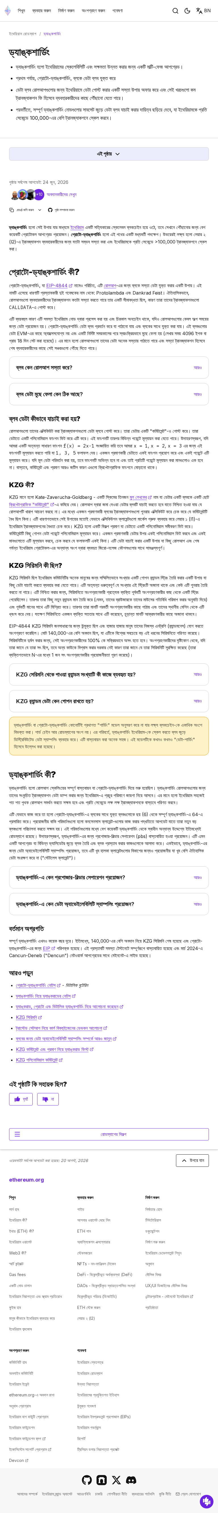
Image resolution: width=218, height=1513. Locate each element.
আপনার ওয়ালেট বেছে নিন (93, 1220)
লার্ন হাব (14, 1209)
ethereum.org (26, 1180)
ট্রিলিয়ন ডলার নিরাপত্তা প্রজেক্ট (98, 1449)
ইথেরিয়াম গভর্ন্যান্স (89, 1427)
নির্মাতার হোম (153, 1209)
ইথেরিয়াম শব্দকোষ (20, 1329)
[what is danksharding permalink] (7, 774)
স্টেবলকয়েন (84, 1253)
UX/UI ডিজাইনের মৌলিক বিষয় (166, 1285)
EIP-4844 (59, 285)
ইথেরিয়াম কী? (18, 1220)
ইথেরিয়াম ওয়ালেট (20, 1241)
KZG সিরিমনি (29, 1017)
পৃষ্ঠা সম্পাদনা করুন (61, 210)
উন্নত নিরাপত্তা (88, 1384)
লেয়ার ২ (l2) (86, 1318)
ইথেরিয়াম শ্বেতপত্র (90, 1362)
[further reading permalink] (7, 972)
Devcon (18, 1460)
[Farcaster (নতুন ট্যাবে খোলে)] (102, 1480)
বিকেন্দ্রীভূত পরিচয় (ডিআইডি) (97, 1296)
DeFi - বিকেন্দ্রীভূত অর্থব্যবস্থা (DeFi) (105, 1274)
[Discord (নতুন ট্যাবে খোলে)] (131, 1480)
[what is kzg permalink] (7, 484)
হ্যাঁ (25, 1099)
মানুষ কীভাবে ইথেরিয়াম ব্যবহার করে (32, 1318)
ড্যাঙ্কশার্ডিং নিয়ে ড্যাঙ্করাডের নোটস (46, 996)
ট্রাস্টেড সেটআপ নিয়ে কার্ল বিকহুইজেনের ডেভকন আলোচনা (61, 1028)
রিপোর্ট (81, 1438)
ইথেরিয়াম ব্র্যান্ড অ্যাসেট (57, 1493)
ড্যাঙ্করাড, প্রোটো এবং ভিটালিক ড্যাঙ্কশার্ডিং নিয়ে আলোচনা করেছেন (69, 1006)
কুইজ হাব (15, 1307)
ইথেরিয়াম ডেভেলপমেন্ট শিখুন (163, 1253)
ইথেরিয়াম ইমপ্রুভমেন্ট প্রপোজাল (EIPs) (104, 1416)
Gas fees (17, 1274)
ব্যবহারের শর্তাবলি (143, 1493)
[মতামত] (206, 1501)
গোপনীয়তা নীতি (117, 1493)
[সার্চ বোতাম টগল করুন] (175, 11)
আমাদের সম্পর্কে (27, 1493)
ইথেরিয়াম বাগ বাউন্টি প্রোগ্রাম (28, 1416)
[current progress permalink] (7, 928)
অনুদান (149, 1263)
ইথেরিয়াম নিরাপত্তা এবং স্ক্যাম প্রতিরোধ (35, 1296)
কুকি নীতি (165, 1493)
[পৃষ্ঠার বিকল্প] (39, 210)
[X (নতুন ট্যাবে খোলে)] (116, 1480)
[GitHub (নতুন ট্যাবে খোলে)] (87, 1480)
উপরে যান (197, 1160)
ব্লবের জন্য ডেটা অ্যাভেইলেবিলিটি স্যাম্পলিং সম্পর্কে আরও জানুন (66, 1038)
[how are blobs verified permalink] (7, 418)
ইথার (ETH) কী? (21, 1231)
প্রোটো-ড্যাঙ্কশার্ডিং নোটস (38, 985)
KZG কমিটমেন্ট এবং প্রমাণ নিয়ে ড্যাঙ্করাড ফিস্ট (55, 1049)
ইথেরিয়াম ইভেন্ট (19, 1384)
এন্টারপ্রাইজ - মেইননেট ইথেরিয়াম (169, 1296)
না (52, 1099)
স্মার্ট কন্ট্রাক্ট (16, 1263)
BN (207, 10)
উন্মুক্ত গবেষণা (86, 1405)
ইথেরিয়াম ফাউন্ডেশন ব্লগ (27, 1438)
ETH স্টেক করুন (88, 1307)
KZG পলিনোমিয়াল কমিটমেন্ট (39, 1060)
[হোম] (8, 11)
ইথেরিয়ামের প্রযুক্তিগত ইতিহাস (98, 1394)
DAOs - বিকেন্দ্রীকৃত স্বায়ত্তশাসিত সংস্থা (106, 1285)
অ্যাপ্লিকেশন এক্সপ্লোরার (93, 1241)
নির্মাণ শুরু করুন (155, 1241)
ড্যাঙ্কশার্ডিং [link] (52, 33)
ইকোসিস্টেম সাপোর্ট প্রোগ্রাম (30, 1449)
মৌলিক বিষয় (153, 1274)
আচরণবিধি (84, 1493)
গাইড (80, 1209)
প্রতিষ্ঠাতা (151, 1307)
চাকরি (98, 1493)
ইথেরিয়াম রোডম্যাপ (23, 33)
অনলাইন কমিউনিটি (21, 1373)
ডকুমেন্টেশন (152, 1231)
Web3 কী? (17, 1253)
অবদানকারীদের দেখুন (61, 194)
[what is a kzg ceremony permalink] (7, 565)
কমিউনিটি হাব (18, 1362)
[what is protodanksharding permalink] (7, 272)
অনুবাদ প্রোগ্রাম (20, 1405)
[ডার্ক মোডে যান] (187, 11)
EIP (49, 948)
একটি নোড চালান (20, 1285)
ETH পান (84, 1231)
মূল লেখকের (141, 497)
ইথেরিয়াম (77, 227)
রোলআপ (110, 285)
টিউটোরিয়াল (153, 1220)
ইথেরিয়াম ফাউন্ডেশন (22, 1427)
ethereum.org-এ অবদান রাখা (31, 1394)
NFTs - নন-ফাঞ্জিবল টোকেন (96, 1263)
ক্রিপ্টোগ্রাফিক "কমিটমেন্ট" (31, 504)
